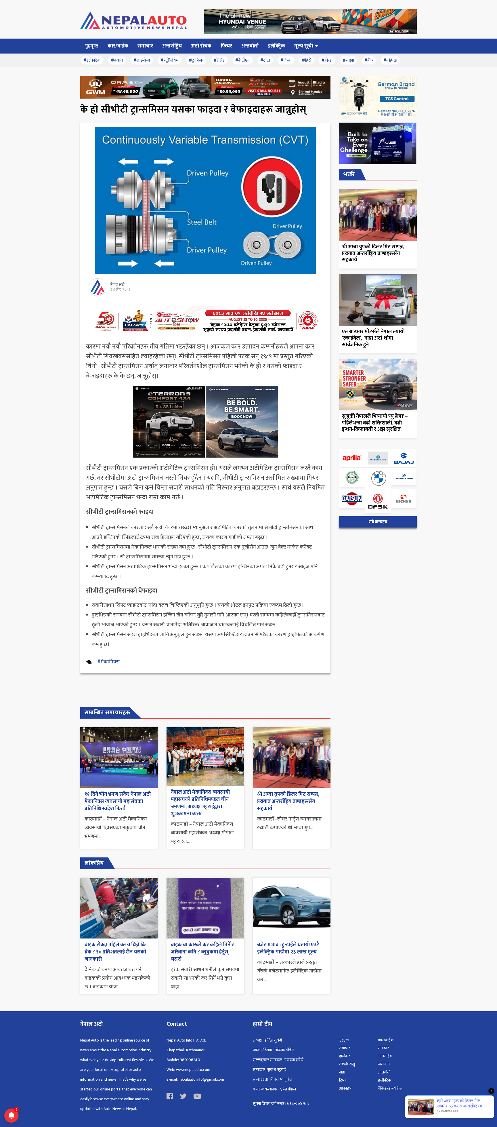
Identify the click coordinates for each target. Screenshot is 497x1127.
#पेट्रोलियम (169, 60)
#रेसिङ (219, 60)
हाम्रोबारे (344, 1056)
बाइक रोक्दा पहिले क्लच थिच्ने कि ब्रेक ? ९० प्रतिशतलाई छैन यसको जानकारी (115, 952)
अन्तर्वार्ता (384, 1072)
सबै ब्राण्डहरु (378, 521)
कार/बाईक (386, 1040)
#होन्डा (327, 60)
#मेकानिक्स (108, 662)
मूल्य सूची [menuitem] (303, 46)
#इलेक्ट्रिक (92, 60)
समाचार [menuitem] (145, 46)
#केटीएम (242, 60)
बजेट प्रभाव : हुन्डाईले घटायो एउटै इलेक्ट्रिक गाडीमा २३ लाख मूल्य (288, 948)
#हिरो (306, 60)
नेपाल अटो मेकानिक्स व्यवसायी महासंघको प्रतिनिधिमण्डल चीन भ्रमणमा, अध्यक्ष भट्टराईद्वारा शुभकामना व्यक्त (200, 803)
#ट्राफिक (196, 60)
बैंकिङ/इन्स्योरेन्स (390, 1088)
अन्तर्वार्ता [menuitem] (250, 46)
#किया (286, 60)
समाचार (344, 1048)
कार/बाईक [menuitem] (118, 46)
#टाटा (265, 60)
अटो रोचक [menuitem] (201, 46)
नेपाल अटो (117, 284)
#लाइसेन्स (141, 60)
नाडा (342, 1072)
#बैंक (368, 60)
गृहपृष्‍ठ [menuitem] (91, 46)
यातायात (384, 1064)
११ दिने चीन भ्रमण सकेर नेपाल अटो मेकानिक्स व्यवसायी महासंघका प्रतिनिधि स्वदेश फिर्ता (118, 801)
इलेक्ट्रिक (384, 1080)
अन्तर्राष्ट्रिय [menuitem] (172, 46)
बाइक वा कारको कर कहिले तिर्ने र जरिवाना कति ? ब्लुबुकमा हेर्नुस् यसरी (202, 952)
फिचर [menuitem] (226, 46)
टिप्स (342, 1080)
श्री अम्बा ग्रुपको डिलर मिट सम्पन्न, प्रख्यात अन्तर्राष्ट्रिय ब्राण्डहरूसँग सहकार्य (288, 801)
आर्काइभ (345, 1088)
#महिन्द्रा (390, 60)
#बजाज (117, 60)
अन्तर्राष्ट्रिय (385, 1056)
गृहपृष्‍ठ (344, 1040)
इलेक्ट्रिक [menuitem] (276, 46)
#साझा (348, 60)
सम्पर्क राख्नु (347, 1064)
